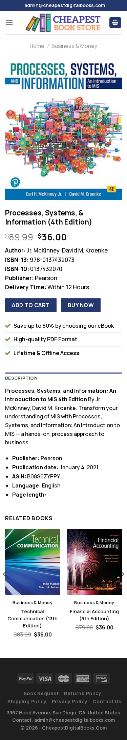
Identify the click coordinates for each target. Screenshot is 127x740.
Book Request (41, 693)
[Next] (122, 588)
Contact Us (106, 701)
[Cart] (115, 22)
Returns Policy (83, 693)
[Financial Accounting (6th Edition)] (94, 562)
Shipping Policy (27, 701)
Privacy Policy (70, 701)
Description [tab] (21, 378)
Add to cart (30, 305)
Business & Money (74, 46)
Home (37, 46)
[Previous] (4, 588)
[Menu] (9, 22)
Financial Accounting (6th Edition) (94, 615)
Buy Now (81, 305)
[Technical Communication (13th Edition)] (32, 562)
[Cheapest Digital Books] (63, 22)
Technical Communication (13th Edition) (32, 618)
